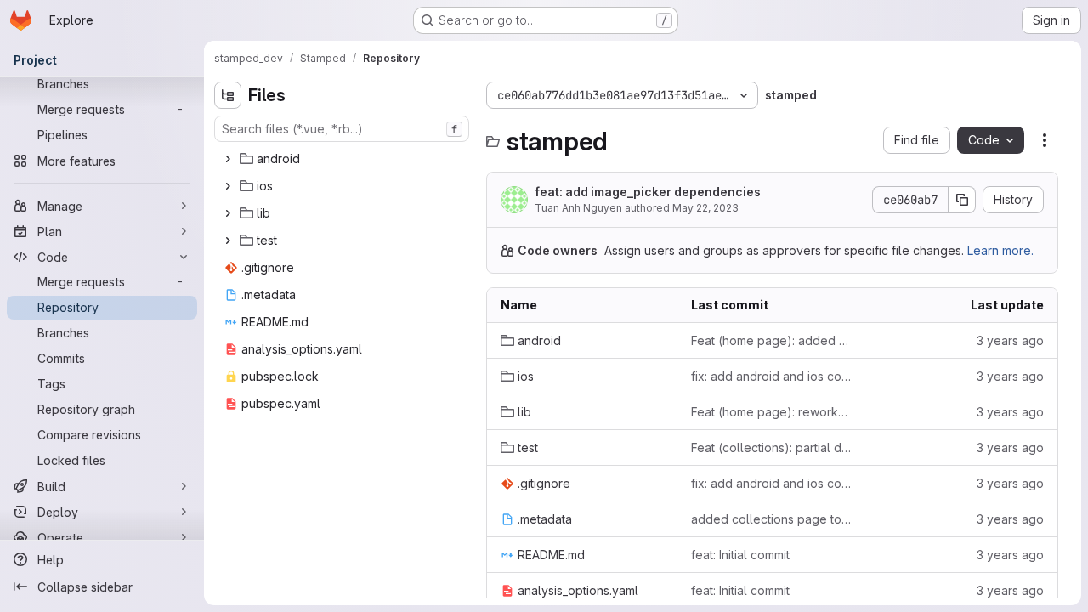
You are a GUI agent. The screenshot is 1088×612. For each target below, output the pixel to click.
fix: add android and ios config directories (772, 376)
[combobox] (341, 129)
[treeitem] (343, 159)
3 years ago (1010, 340)
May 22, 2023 (705, 207)
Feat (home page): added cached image (772, 340)
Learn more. (1000, 250)
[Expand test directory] (228, 240)
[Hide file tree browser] (227, 95)
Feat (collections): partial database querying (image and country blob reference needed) (772, 447)
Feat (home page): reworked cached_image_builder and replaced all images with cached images (772, 412)
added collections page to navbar (772, 519)
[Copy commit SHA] (962, 199)
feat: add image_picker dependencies (648, 191)
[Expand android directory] (228, 159)
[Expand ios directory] (228, 186)
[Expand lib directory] (228, 213)
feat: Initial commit (740, 554)
